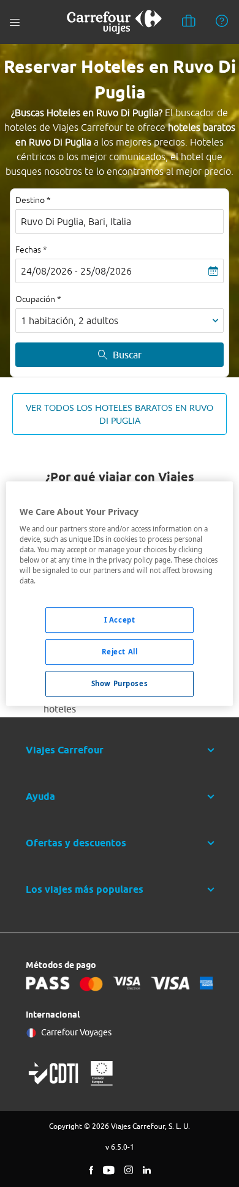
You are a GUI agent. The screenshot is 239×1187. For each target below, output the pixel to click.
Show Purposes (119, 683)
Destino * (33, 200)
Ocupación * (38, 299)
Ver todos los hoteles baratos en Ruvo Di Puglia (119, 414)
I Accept (119, 620)
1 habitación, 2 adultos (69, 320)
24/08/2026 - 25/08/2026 (76, 270)
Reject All (120, 652)
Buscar (127, 354)
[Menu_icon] (15, 22)
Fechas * (31, 249)
